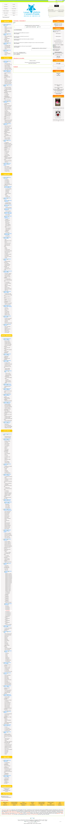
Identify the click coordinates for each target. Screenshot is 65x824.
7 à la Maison (7, 445)
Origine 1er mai (7, 112)
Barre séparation (7, 326)
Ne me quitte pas (8, 702)
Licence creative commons (37, 823)
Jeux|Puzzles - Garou (10, 814)
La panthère (7, 669)
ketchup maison (7, 138)
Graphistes (6, 209)
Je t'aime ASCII (7, 249)
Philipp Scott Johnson (8, 306)
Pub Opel (6, 680)
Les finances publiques (6, 630)
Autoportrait (7, 190)
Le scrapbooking (7, 278)
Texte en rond (7, 331)
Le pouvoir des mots (8, 744)
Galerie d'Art (7, 267)
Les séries (6, 442)
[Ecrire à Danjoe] (57, 57)
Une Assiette (7, 332)
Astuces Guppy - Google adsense (49, 812)
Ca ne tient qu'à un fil (28, 813)
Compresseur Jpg (8, 293)
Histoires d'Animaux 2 (7, 597)
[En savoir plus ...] (38, 821)
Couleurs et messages (6, 783)
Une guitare (7, 255)
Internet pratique (7, 389)
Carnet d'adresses (8, 425)
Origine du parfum (8, 494)
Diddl (6, 26)
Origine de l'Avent (8, 114)
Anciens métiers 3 (8, 543)
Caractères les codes (8, 364)
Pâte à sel (6, 290)
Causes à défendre (7, 71)
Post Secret (7, 748)
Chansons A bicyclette (6, 698)
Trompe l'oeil (7, 196)
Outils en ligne (6, 292)
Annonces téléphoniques (6, 779)
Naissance (6, 111)
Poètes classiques (8, 720)
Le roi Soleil (7, 555)
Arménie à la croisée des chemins (8, 467)
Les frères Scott (8, 660)
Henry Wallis (7, 214)
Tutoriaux (5, 325)
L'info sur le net (7, 63)
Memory (6, 637)
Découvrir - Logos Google (19, 813)
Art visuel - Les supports (23, 812)
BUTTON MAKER (8, 405)
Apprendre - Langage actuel (57, 811)
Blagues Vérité (8, 589)
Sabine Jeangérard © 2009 (28, 823)
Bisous (6, 241)
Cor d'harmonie (7, 46)
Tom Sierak (7, 232)
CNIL (22, 820)
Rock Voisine (7, 528)
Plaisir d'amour (7, 705)
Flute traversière (7, 47)
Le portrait (7, 192)
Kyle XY (6, 454)
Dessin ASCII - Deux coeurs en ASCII (52, 813)
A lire (8, 434)
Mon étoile (30, 810)
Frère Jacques (7, 536)
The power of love (8, 710)
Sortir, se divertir (7, 66)
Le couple (6, 93)
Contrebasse (7, 591)
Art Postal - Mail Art (8, 273)
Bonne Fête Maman (8, 105)
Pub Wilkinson (7, 682)
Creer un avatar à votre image (7, 409)
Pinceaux (6, 321)
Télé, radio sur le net (8, 69)
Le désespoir (28, 812)
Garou (6, 48)
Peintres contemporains (7, 217)
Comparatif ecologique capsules (7, 143)
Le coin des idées (8, 272)
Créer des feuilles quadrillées (7, 301)
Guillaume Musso (8, 207)
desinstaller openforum (6, 352)
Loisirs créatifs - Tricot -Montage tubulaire (19, 814)
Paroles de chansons (7, 695)
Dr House (6, 452)
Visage (6, 257)
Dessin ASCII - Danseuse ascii (12, 811)
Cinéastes (6, 201)
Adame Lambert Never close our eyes (7, 734)
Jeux (5, 632)
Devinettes (6, 604)
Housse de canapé (8, 168)
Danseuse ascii (7, 244)
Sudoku (6, 647)
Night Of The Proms (8, 561)
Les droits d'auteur (8, 283)
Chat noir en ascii (8, 243)
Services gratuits (7, 403)
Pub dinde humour (8, 683)
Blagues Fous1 (8, 587)
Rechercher (63, 0)
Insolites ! (6, 791)
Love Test (6, 568)
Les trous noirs (7, 730)
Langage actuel (7, 770)
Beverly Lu (7, 221)
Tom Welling (7, 661)
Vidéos (5, 732)
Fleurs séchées (7, 275)
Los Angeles (7, 491)
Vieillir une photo (8, 304)
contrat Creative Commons (24, 819)
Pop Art (6, 195)
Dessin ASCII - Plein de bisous (20, 811)
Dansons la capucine (8, 535)
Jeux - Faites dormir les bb (41, 812)
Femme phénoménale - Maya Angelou (7, 717)
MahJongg (6, 636)
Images (5, 34)
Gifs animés (7, 41)
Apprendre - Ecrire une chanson (35, 813)
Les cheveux (7, 154)
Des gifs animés (7, 264)
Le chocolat (7, 152)
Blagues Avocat (8, 583)
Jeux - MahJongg (42, 810)
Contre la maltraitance (6, 75)
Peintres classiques (8, 213)
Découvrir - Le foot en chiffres (34, 812)
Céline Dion (7, 514)
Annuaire (6, 52)
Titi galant (6, 253)
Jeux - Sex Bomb (59, 812)
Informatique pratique (7, 385)
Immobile (6, 470)
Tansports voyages (8, 68)
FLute (6, 469)
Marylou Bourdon (8, 525)
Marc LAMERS (8, 224)
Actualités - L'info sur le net (31, 811)
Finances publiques (8, 483)
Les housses (7, 169)
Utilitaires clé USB (8, 427)
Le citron (6, 153)
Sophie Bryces (7, 229)
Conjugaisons (7, 762)
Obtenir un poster (8, 285)
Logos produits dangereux (7, 156)
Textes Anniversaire (8, 121)
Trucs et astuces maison (7, 165)
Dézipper (6, 327)
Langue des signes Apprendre (7, 92)
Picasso (6, 310)
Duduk (6, 468)
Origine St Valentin (8, 113)
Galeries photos (7, 319)
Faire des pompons (8, 690)
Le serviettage (7, 282)
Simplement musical (7, 617)
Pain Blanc (6, 134)
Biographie (7, 504)
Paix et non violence (8, 82)
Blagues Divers (8, 586)
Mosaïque (6, 639)
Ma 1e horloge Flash (8, 420)
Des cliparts (7, 263)
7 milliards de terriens (8, 476)
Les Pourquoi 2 (8, 612)
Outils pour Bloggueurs (6, 357)
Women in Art (7, 313)
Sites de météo (7, 65)
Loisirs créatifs (6, 686)
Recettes (5, 124)
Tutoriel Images (7, 368)
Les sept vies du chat (8, 671)
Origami (6, 286)
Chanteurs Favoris (7, 500)
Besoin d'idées (6, 776)
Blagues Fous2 (8, 588)
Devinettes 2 (7, 607)
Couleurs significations (6, 764)
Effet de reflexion (7, 328)
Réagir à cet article (32, 60)
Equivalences (7, 129)
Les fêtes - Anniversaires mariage (36, 810)
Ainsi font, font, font (8, 534)
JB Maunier (7, 657)
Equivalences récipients (6, 131)
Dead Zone (7, 449)
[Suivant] (39, 26)
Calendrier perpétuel (8, 406)
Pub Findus (7, 677)
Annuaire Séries (7, 439)
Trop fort (6, 752)
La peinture (7, 179)
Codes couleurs (7, 407)
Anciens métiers (7, 541)
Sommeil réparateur (8, 160)
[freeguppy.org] (27, 821)
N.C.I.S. (6, 460)
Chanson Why (7, 696)
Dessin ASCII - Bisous (58, 810)
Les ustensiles (7, 183)
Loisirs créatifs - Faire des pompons (43, 813)
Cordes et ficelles (8, 274)
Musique (5, 44)
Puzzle (6, 641)
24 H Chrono (7, 444)
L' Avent (6, 110)
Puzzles (5, 651)
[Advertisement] (32, 70)
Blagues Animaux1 (8, 575)
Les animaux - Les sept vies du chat (32, 814)
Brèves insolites (7, 475)
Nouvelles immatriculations (7, 96)
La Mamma (7, 471)
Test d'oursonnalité (8, 648)
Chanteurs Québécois (8, 510)
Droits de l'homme (8, 87)
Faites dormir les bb (8, 633)
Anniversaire (7, 777)
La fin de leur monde (8, 80)
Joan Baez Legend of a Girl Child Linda (8, 742)
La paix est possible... (8, 628)
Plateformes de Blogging (7, 359)
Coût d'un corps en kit (8, 144)
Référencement (6, 395)
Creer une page (8, 374)
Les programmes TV (8, 64)
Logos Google (7, 30)
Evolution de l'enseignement (6, 567)
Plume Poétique (7, 31)
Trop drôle (6, 751)
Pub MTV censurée (8, 83)
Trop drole (6, 750)
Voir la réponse (16, 33)
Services (5, 51)
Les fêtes (5, 102)
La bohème (7, 701)
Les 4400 (6, 455)
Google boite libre (8, 343)
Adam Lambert (7, 503)
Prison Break (7, 461)
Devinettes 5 (8, 610)
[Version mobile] (59, 57)
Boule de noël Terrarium (7, 688)
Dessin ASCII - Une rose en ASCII (17, 810)
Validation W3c (7, 369)
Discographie (7, 507)
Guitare (6, 248)
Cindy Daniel (7, 513)
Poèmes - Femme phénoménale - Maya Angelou (50, 810)
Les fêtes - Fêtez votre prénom (10, 813)
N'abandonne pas (8, 436)
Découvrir (5, 25)
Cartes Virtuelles (7, 53)
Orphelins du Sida (8, 81)
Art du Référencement (6, 397)
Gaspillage (6, 484)
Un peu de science (7, 725)
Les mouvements (7, 187)
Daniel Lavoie (7, 516)
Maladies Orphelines (8, 157)
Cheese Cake (7, 127)
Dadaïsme (7, 191)
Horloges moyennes (8, 416)
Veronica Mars (7, 462)
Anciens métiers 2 (8, 542)
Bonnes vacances (8, 106)
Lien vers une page (8, 344)
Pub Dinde (6, 676)
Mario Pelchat (7, 524)
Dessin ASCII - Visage (40, 814)
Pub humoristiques (8, 684)
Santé (5, 141)
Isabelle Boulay (7, 522)
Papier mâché (7, 287)
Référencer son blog (8, 400)
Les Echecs (7, 490)
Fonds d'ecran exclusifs (7, 39)
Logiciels (6, 284)
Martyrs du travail (8, 602)
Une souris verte (7, 537)
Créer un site (6, 361)
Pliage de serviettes (8, 288)
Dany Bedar (7, 517)
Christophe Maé (7, 45)
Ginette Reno (7, 520)
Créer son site (7, 373)
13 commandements (8, 713)
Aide (5, 371)
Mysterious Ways (8, 459)
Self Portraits (7, 311)
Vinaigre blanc (7, 171)
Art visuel (5, 178)
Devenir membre (58, 42)
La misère (52, 811)
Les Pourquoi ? (8, 615)
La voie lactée (7, 728)
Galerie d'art (7, 40)
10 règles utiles (7, 362)
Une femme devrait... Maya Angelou (8, 723)
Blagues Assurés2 (8, 579)
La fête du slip (7, 487)
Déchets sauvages (8, 145)
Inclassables (6, 626)
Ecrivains (6, 206)
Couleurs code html (8, 318)
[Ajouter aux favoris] (58, 57)
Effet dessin (7, 330)
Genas (6, 29)
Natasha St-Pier (7, 526)
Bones (6, 448)
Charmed (7, 653)
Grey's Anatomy (7, 453)
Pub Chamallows (8, 675)
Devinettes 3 (7, 608)
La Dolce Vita (7, 743)
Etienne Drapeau (8, 518)
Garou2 (6, 656)
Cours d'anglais (7, 765)
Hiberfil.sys (7, 424)
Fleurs (6, 247)
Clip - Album (7, 505)
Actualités (5, 62)
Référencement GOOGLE (7, 399)
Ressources (6, 317)
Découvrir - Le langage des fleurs (25, 810)
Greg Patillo (7, 739)
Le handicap (7, 94)
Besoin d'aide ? (7, 341)
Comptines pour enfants (7, 531)
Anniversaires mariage (6, 104)
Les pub (5, 673)
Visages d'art (7, 312)
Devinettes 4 (7, 609)
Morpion (6, 638)
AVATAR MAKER (7, 404)
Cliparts (6, 37)
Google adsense (7, 342)
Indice (6, 740)
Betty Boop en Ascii (8, 240)
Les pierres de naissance (7, 557)
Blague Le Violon (8, 573)
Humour (5, 564)
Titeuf (6, 32)
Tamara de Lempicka (7, 231)
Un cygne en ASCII (8, 254)
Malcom (6, 458)
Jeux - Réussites (17, 812)
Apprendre (6, 761)
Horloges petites (7, 417)
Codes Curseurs (7, 365)
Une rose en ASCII (8, 256)
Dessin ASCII (6, 238)
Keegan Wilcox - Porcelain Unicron (8, 203)
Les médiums (7, 180)
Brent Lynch (7, 222)
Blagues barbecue (8, 574)
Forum (6, 54)
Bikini (6, 477)
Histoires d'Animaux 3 (7, 599)
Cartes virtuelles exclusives (7, 262)
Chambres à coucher (8, 478)
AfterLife (6, 446)
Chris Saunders (8, 211)
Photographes (7, 234)
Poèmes (5, 712)
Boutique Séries (7, 441)
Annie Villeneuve (8, 511)
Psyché (4, 810)
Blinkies (6, 781)
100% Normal (7, 443)
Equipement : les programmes (8, 376)
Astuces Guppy (6, 339)
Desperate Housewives (6, 451)
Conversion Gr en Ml (8, 128)
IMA (5, 521)
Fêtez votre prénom (8, 109)
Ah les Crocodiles (8, 533)
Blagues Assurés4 (8, 580)
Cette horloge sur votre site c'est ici (58, 108)
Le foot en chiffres (8, 552)
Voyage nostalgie (8, 122)
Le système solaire (8, 729)
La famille (8, 85)
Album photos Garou (8, 36)
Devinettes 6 (7, 611)
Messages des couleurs (7, 560)
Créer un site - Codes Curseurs (6, 809)
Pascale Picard (7, 527)
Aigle (5, 239)
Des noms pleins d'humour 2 (7, 550)
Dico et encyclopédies (6, 767)
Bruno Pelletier (7, 512)
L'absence (25, 814)
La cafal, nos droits (8, 88)
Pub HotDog (7, 678)
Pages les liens (8, 380)
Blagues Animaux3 (8, 578)
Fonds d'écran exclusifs (7, 266)
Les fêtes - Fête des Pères (46, 814)
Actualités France (7, 788)
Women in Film (7, 314)
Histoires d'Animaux (7, 595)
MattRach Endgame (8, 747)
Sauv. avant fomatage (8, 426)
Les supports (7, 182)
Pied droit (6, 569)
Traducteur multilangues (6, 774)
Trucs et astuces (7, 137)
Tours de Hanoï (7, 649)
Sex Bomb (6, 644)
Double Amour (26, 811)
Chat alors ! (7, 565)
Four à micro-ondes (8, 167)
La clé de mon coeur (8, 250)
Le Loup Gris (7, 670)
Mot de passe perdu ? (58, 41)
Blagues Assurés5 (8, 581)
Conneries (6, 480)
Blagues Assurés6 (8, 582)
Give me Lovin (7, 738)
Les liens (7, 379)
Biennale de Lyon (8, 544)
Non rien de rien (7, 703)
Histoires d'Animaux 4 (7, 601)
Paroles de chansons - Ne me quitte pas (46, 811)
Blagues (5, 572)
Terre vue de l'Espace (8, 749)
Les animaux (6, 663)
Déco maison (7, 166)
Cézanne (6, 307)
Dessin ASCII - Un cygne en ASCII (9, 810)
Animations (7, 789)
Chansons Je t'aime (8, 700)
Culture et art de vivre (6, 790)
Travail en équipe (8, 437)
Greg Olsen (7, 223)
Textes (6, 721)
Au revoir (24, 813)
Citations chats (7, 668)
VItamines (6, 161)
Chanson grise (54, 812)
